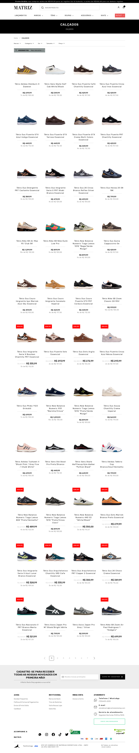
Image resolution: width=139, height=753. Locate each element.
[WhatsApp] (39, 734)
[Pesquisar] (42, 8)
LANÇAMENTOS (21, 15)
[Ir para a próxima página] (94, 658)
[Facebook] (53, 734)
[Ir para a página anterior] (45, 658)
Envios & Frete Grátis (21, 705)
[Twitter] (66, 734)
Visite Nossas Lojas (55, 705)
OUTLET (119, 15)
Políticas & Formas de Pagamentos (26, 702)
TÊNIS (53, 15)
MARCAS (37, 15)
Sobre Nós (52, 709)
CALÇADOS (25, 38)
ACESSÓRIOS (86, 15)
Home (17, 38)
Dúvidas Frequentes (21, 699)
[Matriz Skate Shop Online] (23, 7)
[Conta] (118, 7)
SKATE (104, 15)
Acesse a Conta (78, 699)
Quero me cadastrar (111, 677)
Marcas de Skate (54, 699)
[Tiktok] (60, 734)
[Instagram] (46, 734)
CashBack (17, 709)
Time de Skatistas (55, 702)
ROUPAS (68, 15)
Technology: (28, 746)
